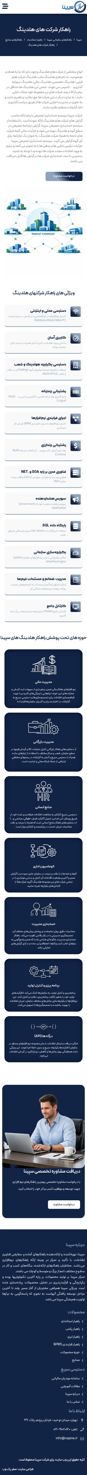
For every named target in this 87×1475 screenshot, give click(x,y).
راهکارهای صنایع (13, 40)
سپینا (79, 40)
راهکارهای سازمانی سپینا (59, 40)
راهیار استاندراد (34, 40)
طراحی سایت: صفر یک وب (18, 1469)
